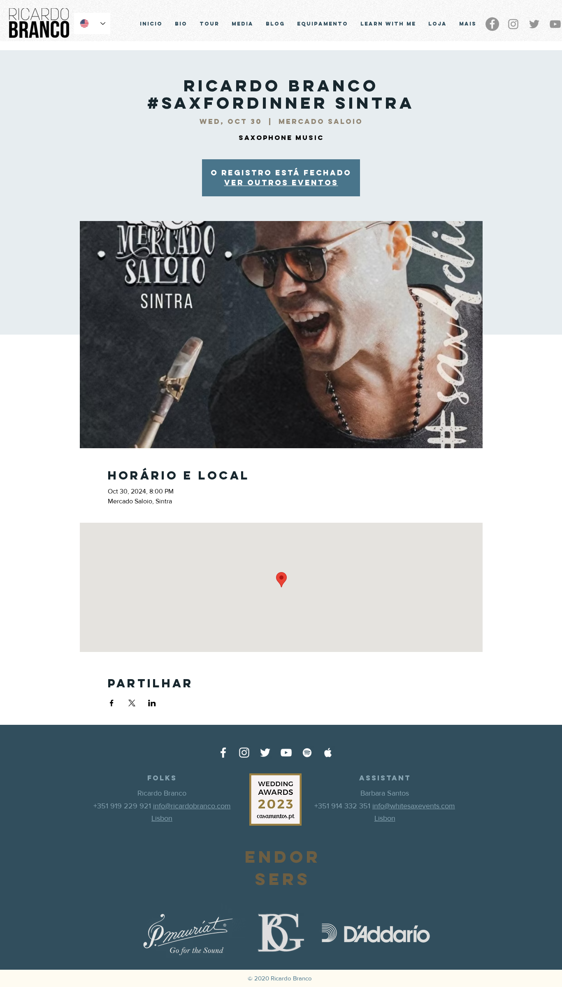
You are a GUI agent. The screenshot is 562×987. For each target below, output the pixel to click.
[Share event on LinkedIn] (152, 703)
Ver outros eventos (281, 182)
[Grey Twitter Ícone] (534, 24)
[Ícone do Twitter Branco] (265, 752)
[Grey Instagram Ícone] (513, 24)
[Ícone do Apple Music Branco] (328, 752)
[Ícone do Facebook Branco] (223, 752)
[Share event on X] (132, 703)
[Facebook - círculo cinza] (492, 24)
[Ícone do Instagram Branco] (244, 752)
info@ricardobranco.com (192, 806)
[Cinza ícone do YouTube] (555, 24)
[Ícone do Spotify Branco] (307, 752)
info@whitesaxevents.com (413, 806)
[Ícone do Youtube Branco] (286, 752)
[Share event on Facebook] (112, 703)
